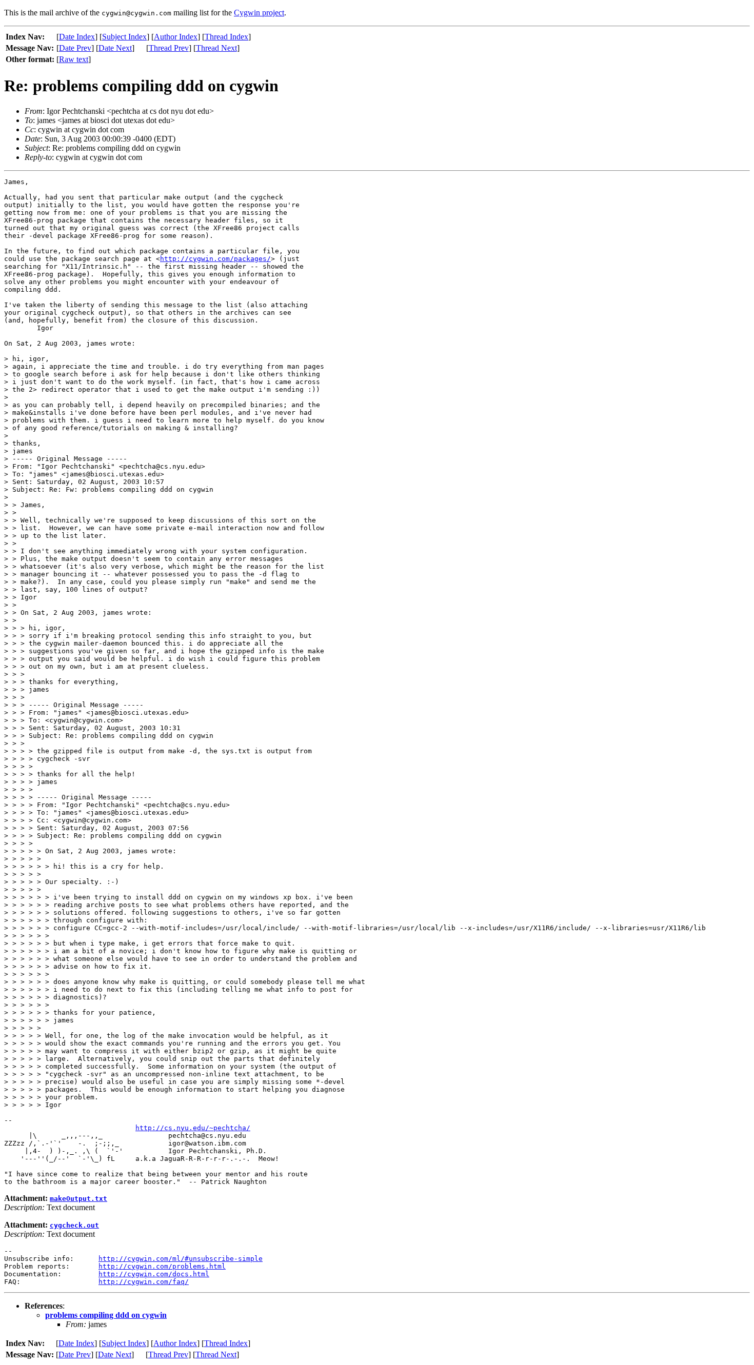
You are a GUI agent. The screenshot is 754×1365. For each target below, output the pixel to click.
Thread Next (216, 48)
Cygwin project (259, 12)
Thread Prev (169, 48)
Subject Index (124, 36)
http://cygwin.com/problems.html (162, 1266)
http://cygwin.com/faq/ (143, 1282)
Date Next (115, 48)
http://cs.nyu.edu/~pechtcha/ (192, 1128)
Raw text (73, 59)
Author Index (175, 36)
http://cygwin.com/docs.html (153, 1274)
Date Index (77, 36)
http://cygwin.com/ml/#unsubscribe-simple (180, 1258)
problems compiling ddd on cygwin (106, 1315)
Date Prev (75, 48)
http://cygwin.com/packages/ (215, 259)
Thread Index (226, 36)
